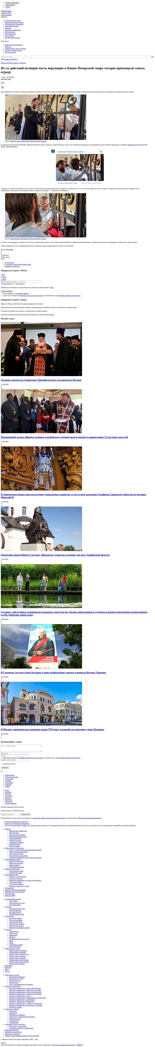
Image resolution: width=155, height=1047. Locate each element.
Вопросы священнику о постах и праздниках (25, 857)
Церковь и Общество (12, 1034)
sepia (9, 79)
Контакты (8, 796)
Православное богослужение (15, 49)
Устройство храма (15, 873)
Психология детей (15, 878)
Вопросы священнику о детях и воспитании (25, 880)
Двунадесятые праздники (18, 852)
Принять (80, 1045)
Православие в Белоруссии (19, 954)
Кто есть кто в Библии (17, 835)
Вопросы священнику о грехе (20, 996)
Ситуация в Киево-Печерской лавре (18, 264)
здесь (52, 287)
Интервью (8, 966)
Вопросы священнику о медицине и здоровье (25, 1005)
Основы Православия (13, 20)
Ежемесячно (20, 284)
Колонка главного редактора (15, 890)
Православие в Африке (17, 952)
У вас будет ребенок (16, 884)
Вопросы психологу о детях (19, 886)
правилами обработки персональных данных (49, 818)
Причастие (13, 1013)
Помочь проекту (7, 291)
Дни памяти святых (16, 854)
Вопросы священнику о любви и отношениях (25, 1003)
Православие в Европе (17, 958)
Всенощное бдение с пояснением (21, 1028)
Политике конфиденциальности (64, 1045)
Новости (8, 28)
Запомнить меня (9, 764)
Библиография (14, 846)
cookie (24, 825)
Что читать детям (15, 882)
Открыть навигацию (12, 3)
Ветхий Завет (14, 833)
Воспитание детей (11, 875)
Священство (13, 1022)
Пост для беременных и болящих (21, 984)
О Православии (15, 905)
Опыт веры (13, 901)
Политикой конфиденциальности (68, 296)
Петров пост (13, 982)
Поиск (8, 7)
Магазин (8, 792)
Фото (7, 969)
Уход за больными (15, 920)
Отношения (9, 888)
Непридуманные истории (14, 22)
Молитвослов (10, 32)
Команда (8, 798)
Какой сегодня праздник (14, 45)
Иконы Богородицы (16, 861)
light (2, 79)
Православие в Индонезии (18, 962)
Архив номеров (10, 803)
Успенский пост (15, 981)
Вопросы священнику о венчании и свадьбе (25, 990)
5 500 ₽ (3, 279)
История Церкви (15, 910)
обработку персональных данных (31, 296)
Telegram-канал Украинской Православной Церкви (28, 141)
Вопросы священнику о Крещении (21, 1001)
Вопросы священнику (13, 30)
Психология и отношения (14, 24)
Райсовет (8, 47)
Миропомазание (15, 1019)
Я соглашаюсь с (16, 293)
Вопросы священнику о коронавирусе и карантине (27, 998)
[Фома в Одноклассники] (11, 777)
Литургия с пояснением (17, 1026)
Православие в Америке (18, 950)
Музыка (12, 937)
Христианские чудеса (17, 903)
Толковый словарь (15, 945)
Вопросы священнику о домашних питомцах (25, 994)
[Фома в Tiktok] (8, 781)
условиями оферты (22, 293)
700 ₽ (3, 275)
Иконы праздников (16, 863)
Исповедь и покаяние (17, 1015)
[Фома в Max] (7, 786)
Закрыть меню (6, 13)
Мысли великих (15, 947)
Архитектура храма (16, 871)
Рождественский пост (17, 977)
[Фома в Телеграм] (9, 779)
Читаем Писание (15, 840)
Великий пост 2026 (16, 979)
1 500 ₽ (3, 277)
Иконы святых (14, 865)
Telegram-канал (132, 145)
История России (15, 912)
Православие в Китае (17, 964)
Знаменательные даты (17, 909)
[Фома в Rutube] (8, 785)
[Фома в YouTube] (9, 783)
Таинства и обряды (12, 1009)
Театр (11, 943)
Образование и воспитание (15, 892)
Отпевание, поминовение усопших (22, 1017)
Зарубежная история (16, 914)
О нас (7, 790)
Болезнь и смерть (15, 918)
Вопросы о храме (15, 1007)
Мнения (8, 967)
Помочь (8, 11)
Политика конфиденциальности (16, 822)
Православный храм (12, 869)
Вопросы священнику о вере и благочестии (25, 988)
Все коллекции (10, 52)
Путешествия (10, 894)
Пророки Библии (15, 838)
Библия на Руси (15, 844)
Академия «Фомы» (12, 26)
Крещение (13, 1011)
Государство (9, 262)
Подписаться (26, 814)
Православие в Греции (17, 956)
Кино (11, 941)
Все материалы (10, 34)
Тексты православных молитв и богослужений (22, 1036)
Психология (9, 916)
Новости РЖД (10, 895)
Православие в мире (12, 948)
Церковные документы (13, 1032)
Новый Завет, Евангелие (18, 831)
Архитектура (14, 931)
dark (5, 79)
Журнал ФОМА (6, 63)
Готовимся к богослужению (15, 1024)
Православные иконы (13, 859)
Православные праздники (14, 848)
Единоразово (8, 284)
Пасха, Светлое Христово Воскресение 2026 (25, 850)
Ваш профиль (10, 5)
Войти (15, 59)
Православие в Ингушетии (19, 960)
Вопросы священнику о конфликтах (22, 1000)
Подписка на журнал (12, 38)
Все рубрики (9, 36)
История (8, 907)
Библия (7, 829)
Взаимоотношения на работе (19, 928)
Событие (22, 63)
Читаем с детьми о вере (13, 50)
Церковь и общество (12, 266)
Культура (8, 929)
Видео (7, 971)
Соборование (14, 1020)
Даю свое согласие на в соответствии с (41, 296)
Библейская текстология (18, 837)
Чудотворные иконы (16, 867)
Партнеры (8, 801)
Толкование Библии (16, 842)
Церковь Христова (11, 1030)
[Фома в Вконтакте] (9, 775)
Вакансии (8, 800)
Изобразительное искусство (19, 939)
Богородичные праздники (18, 856)
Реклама (8, 794)
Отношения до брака (16, 924)
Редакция (9, 249)
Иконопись (13, 935)
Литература (13, 933)
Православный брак (16, 926)
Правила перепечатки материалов (17, 823)
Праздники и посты (12, 975)
